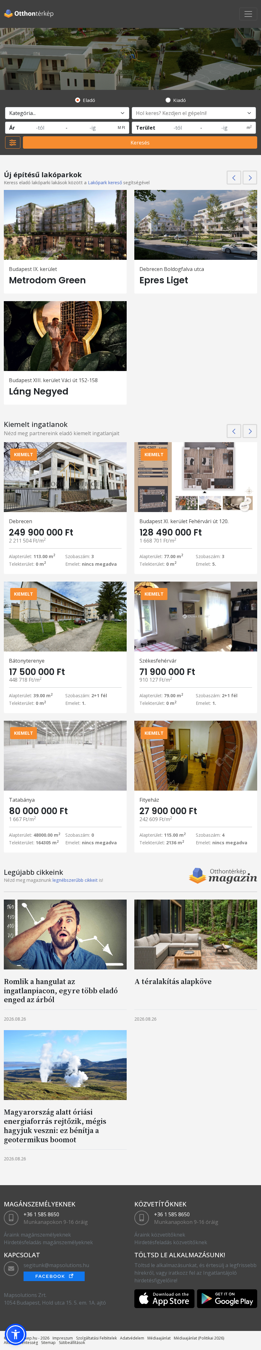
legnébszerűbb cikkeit (75, 880)
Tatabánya (22, 799)
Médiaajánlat (159, 1338)
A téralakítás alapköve (173, 981)
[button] (15, 1334)
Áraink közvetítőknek (159, 1234)
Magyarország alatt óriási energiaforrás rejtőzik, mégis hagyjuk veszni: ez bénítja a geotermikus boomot (55, 1125)
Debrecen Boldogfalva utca (171, 269)
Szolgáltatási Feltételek (96, 1338)
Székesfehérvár (158, 660)
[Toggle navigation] (248, 14)
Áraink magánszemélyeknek (37, 1234)
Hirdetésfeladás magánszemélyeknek (48, 1242)
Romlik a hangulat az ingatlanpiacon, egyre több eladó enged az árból (61, 990)
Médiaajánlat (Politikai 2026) (199, 1338)
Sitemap (48, 1342)
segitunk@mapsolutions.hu (56, 1265)
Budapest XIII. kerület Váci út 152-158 (53, 380)
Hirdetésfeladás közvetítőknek (170, 1242)
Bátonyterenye (27, 660)
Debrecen (20, 521)
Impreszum (63, 1338)
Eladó (89, 100)
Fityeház (149, 799)
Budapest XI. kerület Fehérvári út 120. (184, 521)
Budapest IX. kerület (33, 269)
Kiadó (179, 100)
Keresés (140, 142)
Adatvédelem (132, 1338)
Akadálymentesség (21, 1342)
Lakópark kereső (105, 182)
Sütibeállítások (72, 1342)
